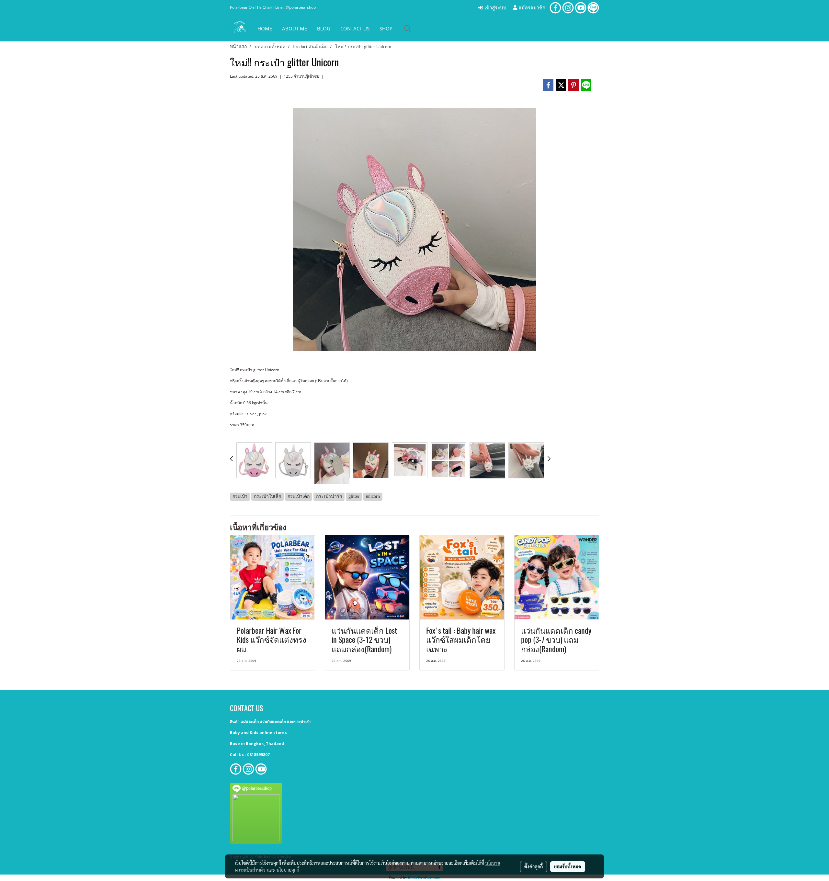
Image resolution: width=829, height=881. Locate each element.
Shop (386, 28)
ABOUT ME (294, 28)
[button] (408, 28)
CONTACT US (354, 28)
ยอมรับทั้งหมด (567, 866)
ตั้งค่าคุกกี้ (533, 866)
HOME (264, 28)
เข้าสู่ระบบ (494, 8)
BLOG (323, 28)
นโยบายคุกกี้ (288, 870)
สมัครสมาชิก (531, 8)
